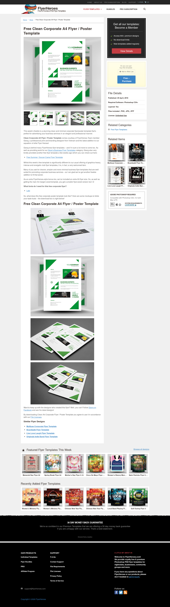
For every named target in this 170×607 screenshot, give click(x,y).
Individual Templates (29, 557)
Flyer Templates (91, 9)
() (148, 2)
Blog (124, 2)
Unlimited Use (121, 115)
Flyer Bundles (26, 561)
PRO (23, 566)
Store (31, 20)
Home (89, 2)
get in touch (134, 576)
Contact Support (57, 561)
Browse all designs (141, 449)
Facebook (116, 592)
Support (132, 2)
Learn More (130, 205)
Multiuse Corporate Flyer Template (41, 426)
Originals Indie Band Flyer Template (42, 436)
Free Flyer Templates (119, 130)
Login (140, 2)
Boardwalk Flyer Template (37, 429)
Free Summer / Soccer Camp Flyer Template (44, 157)
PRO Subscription (112, 2)
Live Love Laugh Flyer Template (40, 433)
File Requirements (57, 566)
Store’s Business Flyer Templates (61, 150)
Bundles (111, 9)
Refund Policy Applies (85, 537)
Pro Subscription (128, 9)
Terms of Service (57, 580)
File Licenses (36, 417)
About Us (98, 2)
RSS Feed (125, 592)
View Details (126, 51)
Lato (28, 190)
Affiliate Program (28, 571)
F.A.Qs (53, 557)
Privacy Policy (56, 576)
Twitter (121, 592)
